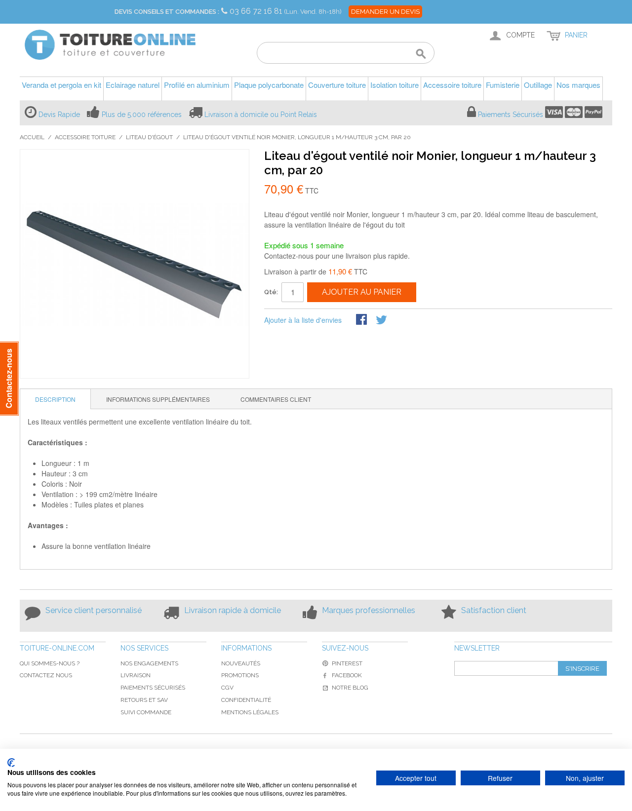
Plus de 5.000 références (142, 114)
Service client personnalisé (93, 610)
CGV (227, 687)
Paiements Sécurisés (510, 114)
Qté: (271, 292)
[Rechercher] (420, 54)
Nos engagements (149, 663)
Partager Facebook (362, 320)
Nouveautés (240, 663)
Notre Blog (350, 687)
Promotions (240, 675)
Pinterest (347, 663)
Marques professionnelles (368, 610)
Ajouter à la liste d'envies (303, 320)
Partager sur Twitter (382, 320)
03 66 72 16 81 (257, 11)
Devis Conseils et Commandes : (167, 11)
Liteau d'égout (149, 137)
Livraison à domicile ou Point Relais (260, 114)
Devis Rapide (59, 114)
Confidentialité (246, 699)
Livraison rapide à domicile (232, 610)
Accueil (32, 137)
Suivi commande (145, 712)
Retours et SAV (144, 699)
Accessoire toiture (85, 137)
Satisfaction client (493, 610)
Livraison (135, 675)
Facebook (347, 675)
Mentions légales (249, 712)
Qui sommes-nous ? (49, 663)
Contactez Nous (46, 675)
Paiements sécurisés (152, 687)
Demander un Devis (385, 11)
